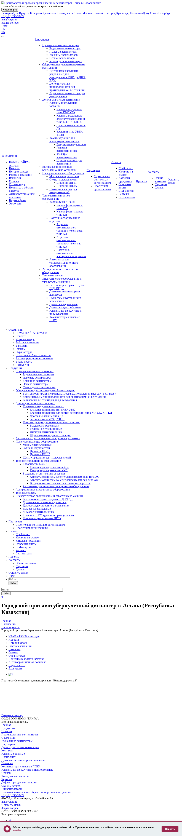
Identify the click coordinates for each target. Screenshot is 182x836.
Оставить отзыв (173, 181)
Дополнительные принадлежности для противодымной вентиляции (67, 86)
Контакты (153, 171)
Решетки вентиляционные (67, 149)
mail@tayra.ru (9, 19)
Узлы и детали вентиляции (65, 61)
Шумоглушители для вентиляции (69, 162)
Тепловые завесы (52, 275)
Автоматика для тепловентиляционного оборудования (63, 262)
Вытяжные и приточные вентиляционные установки (59, 168)
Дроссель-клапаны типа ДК (46, 415)
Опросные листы (125, 186)
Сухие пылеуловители (63, 179)
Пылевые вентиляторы (63, 51)
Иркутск (24, 13)
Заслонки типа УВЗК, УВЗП (47, 419)
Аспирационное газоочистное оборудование (43, 489)
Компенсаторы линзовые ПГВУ (42, 518)
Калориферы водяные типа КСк (49, 467)
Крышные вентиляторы (63, 54)
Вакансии (15, 177)
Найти (13, 583)
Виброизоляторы (11, 788)
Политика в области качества (33, 355)
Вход (4, 25)
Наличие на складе (126, 173)
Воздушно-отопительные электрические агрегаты (71, 253)
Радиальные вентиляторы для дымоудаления (50, 399)
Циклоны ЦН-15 (67, 185)
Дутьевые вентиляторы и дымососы (44, 502)
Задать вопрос (9, 22)
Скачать (116, 162)
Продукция (42, 39)
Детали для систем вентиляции (61, 99)
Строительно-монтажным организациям (102, 179)
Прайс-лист (126, 168)
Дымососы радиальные (63, 304)
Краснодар (122, 13)
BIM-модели (126, 190)
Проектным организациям (102, 187)
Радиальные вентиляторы (65, 48)
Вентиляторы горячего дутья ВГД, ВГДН (48, 499)
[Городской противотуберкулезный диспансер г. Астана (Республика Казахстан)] (11, 674)
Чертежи (124, 193)
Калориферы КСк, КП (62, 201)
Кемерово (36, 13)
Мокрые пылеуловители (64, 176)
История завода (18, 171)
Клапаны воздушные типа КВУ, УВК (69, 111)
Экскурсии (15, 203)
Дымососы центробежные (65, 307)
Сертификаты (127, 197)
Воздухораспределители (71, 144)
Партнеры (161, 184)
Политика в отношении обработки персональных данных (36, 792)
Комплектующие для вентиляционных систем (64, 139)
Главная (6, 724)
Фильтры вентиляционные (67, 155)
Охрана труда (17, 184)
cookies (17, 830)
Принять (170, 829)
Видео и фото (17, 200)
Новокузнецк (65, 13)
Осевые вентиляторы (62, 58)
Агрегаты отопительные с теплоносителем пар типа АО (69, 242)
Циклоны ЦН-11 (67, 182)
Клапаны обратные (13, 753)
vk (10, 820)
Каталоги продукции (125, 179)
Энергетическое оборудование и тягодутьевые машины (62, 280)
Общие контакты (160, 179)
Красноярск (49, 13)
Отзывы (14, 181)
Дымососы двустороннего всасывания (46, 505)
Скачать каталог (11, 785)
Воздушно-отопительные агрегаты (44, 473)
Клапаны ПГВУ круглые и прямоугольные (65, 312)
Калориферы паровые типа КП (49, 470)
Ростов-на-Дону (139, 13)
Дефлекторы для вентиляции (19, 782)
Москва (87, 13)
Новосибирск (10, 9)
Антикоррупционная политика (34, 358)
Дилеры (159, 187)
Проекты (141, 181)
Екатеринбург (9, 13)
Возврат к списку (12, 715)
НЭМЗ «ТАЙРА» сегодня (31, 332)
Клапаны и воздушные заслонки (43, 406)
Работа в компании (20, 174)
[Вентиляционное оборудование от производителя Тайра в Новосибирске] (51, 2)
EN (3, 29)
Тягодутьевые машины (15, 776)
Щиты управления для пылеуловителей (63, 191)
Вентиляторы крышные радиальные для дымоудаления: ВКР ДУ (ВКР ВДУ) (67, 75)
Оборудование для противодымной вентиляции (45, 390)
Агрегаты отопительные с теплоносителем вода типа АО (69, 229)
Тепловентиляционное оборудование (56, 197)
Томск (78, 13)
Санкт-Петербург (160, 13)
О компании (9, 155)
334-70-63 (12, 16)
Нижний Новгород (104, 13)
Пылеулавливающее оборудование (63, 173)
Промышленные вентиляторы (60, 45)
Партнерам (93, 170)
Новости (14, 168)
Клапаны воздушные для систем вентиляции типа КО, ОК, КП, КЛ (71, 118)
